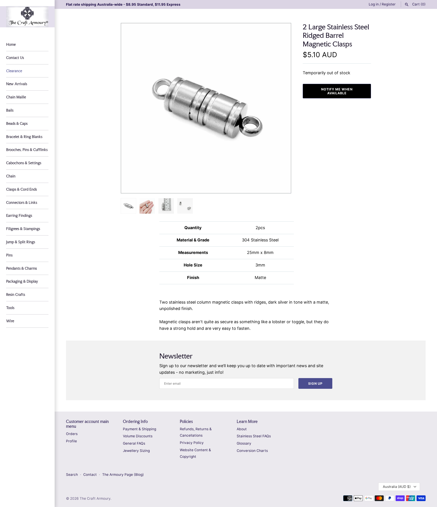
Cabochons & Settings (23, 163)
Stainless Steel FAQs (254, 436)
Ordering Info (135, 421)
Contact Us (15, 57)
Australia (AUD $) (397, 486)
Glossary (244, 443)
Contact (90, 474)
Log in (374, 4)
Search (72, 474)
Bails (9, 110)
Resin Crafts (15, 294)
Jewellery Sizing (136, 450)
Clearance (14, 71)
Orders (72, 434)
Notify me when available (337, 91)
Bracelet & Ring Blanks (24, 136)
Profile (71, 441)
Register (389, 4)
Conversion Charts (252, 450)
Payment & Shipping (139, 429)
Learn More (247, 421)
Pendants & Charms (21, 268)
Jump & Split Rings (20, 242)
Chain (10, 176)
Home (11, 44)
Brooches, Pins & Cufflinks (27, 149)
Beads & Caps (17, 123)
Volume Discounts (137, 436)
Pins (9, 255)
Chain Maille (16, 97)
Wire (10, 321)
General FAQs (134, 443)
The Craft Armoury (95, 498)
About (242, 429)
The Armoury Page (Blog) (123, 474)
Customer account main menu (87, 424)
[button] (282, 108)
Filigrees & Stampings (23, 228)
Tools (10, 307)
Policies (186, 421)
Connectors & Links (21, 202)
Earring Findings (19, 215)
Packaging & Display (22, 281)
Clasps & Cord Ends (21, 189)
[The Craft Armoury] (27, 16)
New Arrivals (16, 84)
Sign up (315, 383)
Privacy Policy (192, 442)
